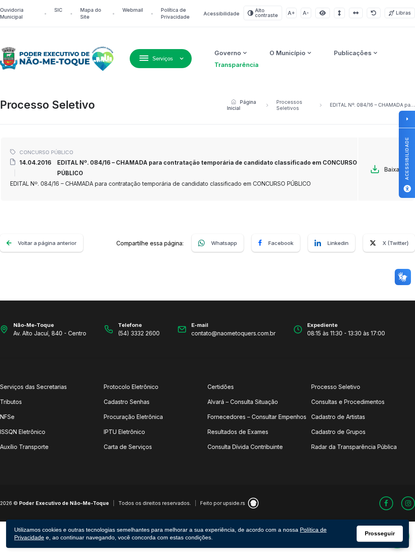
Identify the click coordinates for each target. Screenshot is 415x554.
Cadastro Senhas (127, 401)
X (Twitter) (396, 243)
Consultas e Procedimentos (348, 401)
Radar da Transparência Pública (354, 446)
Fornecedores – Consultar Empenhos (257, 416)
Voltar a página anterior (47, 243)
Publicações (353, 53)
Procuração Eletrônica (133, 416)
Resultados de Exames (238, 431)
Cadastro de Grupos (338, 431)
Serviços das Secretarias (33, 386)
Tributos (11, 401)
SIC (58, 10)
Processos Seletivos (289, 105)
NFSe (7, 416)
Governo (227, 53)
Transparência (236, 65)
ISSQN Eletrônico (22, 431)
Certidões (221, 386)
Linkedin (338, 243)
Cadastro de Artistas (338, 416)
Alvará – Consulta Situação (243, 401)
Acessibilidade (221, 14)
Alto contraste (266, 12)
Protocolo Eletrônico (131, 386)
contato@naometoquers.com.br (233, 333)
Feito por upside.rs (222, 503)
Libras (403, 13)
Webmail (132, 10)
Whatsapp (224, 243)
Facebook (280, 243)
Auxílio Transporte (24, 446)
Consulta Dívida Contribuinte (245, 446)
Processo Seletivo (335, 386)
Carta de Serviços (128, 446)
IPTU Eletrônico (124, 431)
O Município (288, 53)
